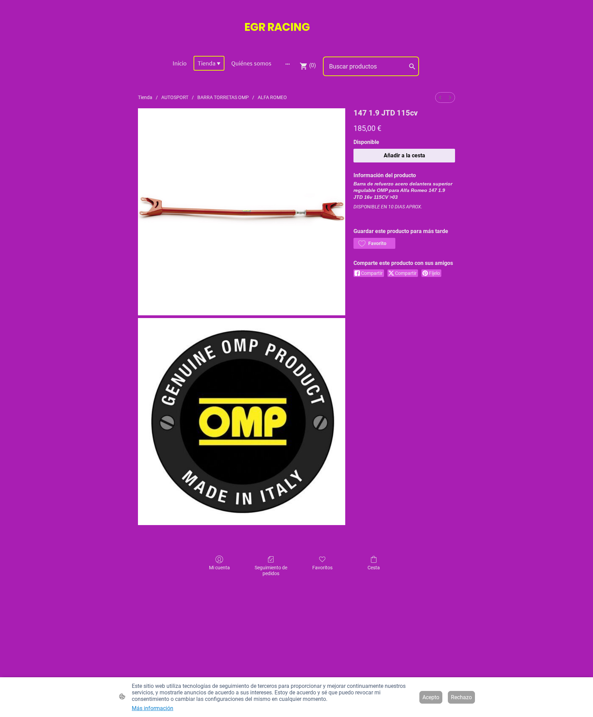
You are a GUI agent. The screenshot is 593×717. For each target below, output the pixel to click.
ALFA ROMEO (272, 97)
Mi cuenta (219, 567)
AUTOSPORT (174, 97)
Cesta (374, 567)
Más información (152, 708)
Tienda (145, 97)
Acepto (430, 697)
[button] (374, 243)
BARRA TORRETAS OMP (223, 97)
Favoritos (322, 567)
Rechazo (461, 697)
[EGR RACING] (296, 42)
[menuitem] (440, 97)
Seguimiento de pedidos (271, 570)
